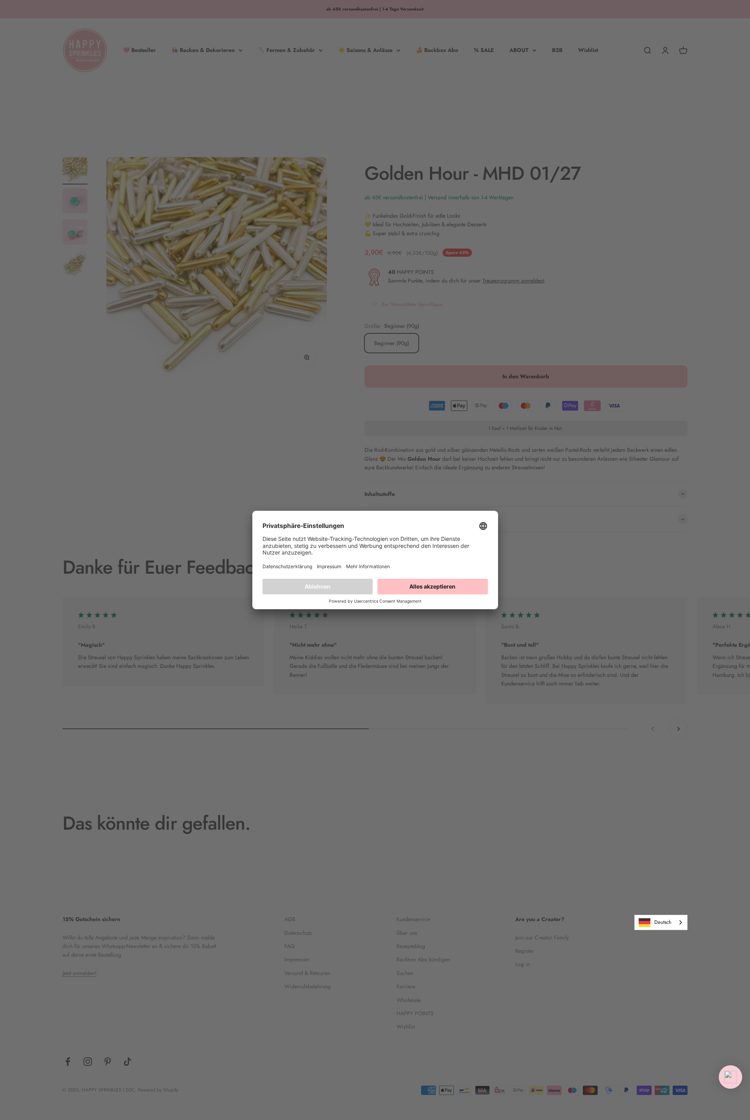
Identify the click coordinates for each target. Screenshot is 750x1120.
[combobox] (661, 922)
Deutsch (662, 922)
